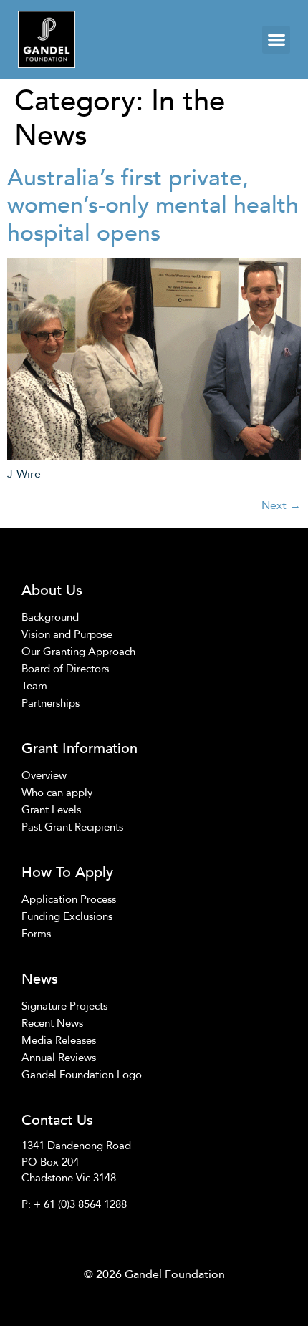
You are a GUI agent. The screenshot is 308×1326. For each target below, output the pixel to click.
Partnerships (50, 703)
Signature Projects (64, 1006)
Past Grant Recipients (72, 827)
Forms (36, 933)
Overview (44, 775)
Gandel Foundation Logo (81, 1075)
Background (50, 617)
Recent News (52, 1023)
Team (34, 686)
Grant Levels (51, 810)
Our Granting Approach (78, 651)
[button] (276, 40)
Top (274, 1292)
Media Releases (58, 1040)
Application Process (68, 899)
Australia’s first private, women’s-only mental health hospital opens (153, 206)
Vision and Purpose (66, 634)
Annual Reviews (58, 1057)
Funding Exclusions (66, 916)
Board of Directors (65, 669)
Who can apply (56, 792)
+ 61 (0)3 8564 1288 (80, 1204)
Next (281, 505)
